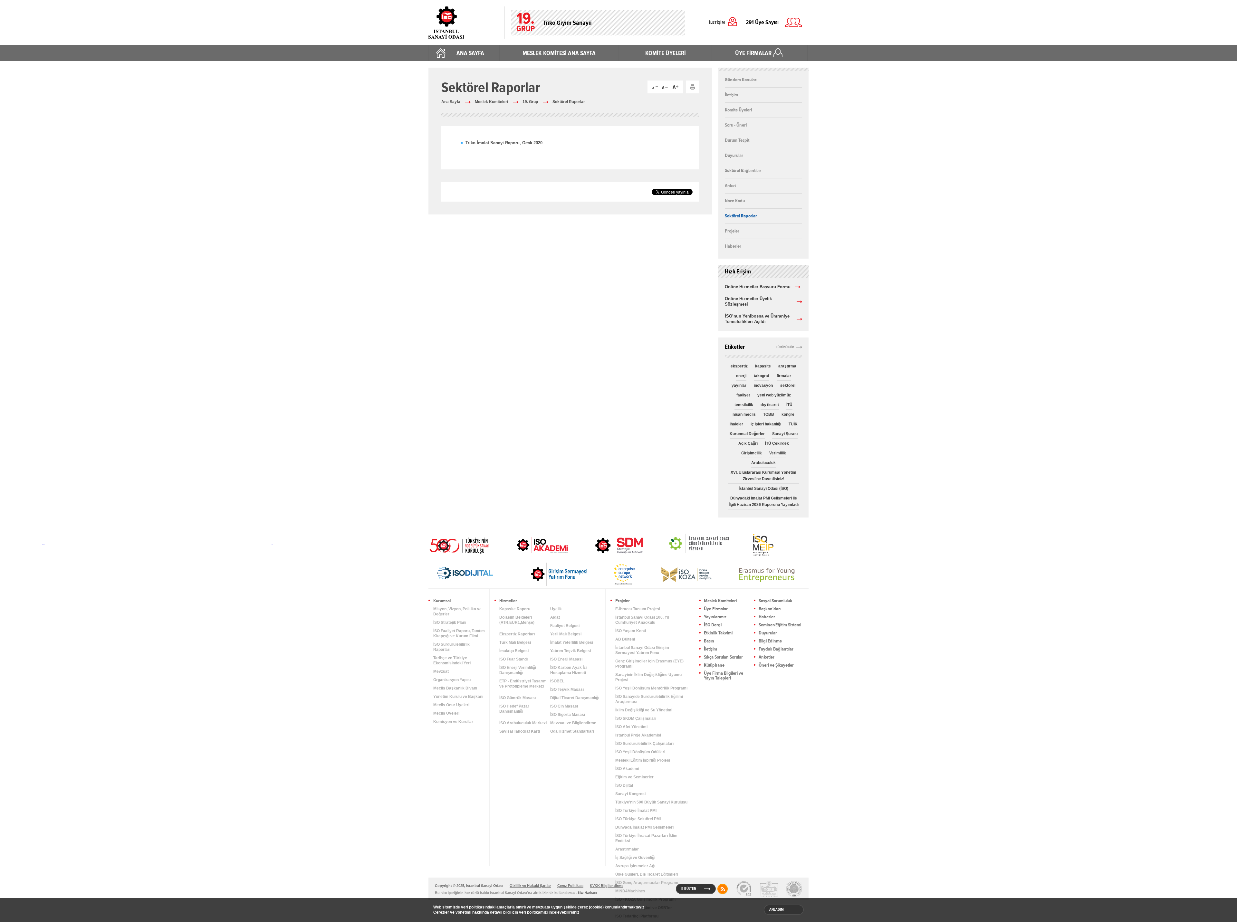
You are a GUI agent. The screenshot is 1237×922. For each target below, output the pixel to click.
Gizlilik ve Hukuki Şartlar (530, 886)
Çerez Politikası (570, 886)
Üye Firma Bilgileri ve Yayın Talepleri (723, 676)
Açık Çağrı (748, 443)
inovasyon (763, 385)
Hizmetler (508, 601)
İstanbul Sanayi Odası (463, 22)
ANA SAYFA (470, 53)
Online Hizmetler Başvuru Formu (758, 286)
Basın (709, 641)
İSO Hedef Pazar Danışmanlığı (514, 709)
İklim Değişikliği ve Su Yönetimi (643, 710)
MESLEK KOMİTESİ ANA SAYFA (559, 53)
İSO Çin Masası (564, 706)
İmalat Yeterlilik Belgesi (571, 642)
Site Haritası (587, 892)
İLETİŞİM (717, 22)
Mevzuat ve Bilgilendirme (573, 723)
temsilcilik (743, 405)
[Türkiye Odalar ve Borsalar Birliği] (794, 889)
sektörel (787, 385)
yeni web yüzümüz (774, 395)
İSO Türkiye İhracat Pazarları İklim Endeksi (646, 838)
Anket (730, 185)
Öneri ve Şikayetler (776, 665)
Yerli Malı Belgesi (565, 634)
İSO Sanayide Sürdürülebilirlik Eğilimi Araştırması (649, 699)
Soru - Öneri (736, 125)
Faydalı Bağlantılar (776, 649)
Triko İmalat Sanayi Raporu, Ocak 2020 (503, 142)
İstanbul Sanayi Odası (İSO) (763, 488)
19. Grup (530, 102)
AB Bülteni (625, 639)
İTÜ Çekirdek (777, 443)
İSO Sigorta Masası (567, 714)
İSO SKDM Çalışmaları (635, 718)
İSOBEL (557, 681)
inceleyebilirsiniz (564, 912)
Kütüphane (714, 665)
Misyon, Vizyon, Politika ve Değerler (457, 611)
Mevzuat (441, 671)
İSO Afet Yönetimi (631, 727)
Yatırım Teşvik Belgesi (570, 651)
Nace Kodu (735, 201)
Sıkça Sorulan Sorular (723, 657)
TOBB (768, 414)
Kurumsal (442, 601)
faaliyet (743, 395)
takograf (761, 376)
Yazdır (692, 87)
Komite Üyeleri (738, 110)
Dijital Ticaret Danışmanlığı (574, 698)
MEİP (751, 545)
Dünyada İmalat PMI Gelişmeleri (644, 827)
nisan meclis (744, 414)
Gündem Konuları (741, 79)
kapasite (763, 366)
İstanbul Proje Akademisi (638, 735)
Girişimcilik (751, 453)
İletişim (731, 95)
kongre (788, 414)
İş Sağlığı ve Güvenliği (635, 857)
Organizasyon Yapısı (452, 680)
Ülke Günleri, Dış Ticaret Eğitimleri (646, 874)
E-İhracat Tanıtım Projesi (637, 609)
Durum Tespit (737, 140)
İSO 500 (463, 545)
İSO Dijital (624, 785)
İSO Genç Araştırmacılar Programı (646, 882)
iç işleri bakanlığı (766, 424)
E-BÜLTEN (688, 888)
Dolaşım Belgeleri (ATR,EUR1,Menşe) (516, 620)
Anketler (766, 657)
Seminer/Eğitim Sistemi (780, 625)
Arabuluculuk (763, 463)
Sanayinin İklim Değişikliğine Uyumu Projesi (648, 677)
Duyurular (734, 155)
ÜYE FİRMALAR (753, 53)
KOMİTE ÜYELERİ (665, 53)
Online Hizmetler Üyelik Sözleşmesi (748, 301)
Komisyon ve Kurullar (453, 721)
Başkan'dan (770, 609)
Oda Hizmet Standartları (572, 731)
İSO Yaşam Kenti (630, 631)
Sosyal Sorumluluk (775, 601)
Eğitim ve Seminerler (634, 777)
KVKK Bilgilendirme (606, 886)
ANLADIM (776, 909)
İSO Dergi (713, 625)
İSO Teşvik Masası (567, 689)
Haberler (733, 246)
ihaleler (736, 424)
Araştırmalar (627, 849)
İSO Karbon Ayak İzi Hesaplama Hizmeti (568, 670)
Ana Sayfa (450, 102)
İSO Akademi (534, 545)
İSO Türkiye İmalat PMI (636, 810)
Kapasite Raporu (514, 609)
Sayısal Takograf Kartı (519, 731)
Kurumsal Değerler (747, 434)
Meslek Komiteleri (491, 102)
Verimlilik (777, 453)
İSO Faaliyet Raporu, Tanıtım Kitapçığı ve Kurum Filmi (459, 633)
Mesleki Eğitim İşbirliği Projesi (642, 760)
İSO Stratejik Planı (449, 622)
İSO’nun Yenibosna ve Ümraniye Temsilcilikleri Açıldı (757, 319)
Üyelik (556, 609)
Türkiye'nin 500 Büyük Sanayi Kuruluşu (651, 802)
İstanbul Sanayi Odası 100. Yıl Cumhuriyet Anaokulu (642, 620)
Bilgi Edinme (770, 641)
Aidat (555, 617)
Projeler (732, 231)
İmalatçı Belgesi (514, 651)
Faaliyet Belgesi (565, 625)
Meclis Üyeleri (446, 713)
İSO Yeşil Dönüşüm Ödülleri (640, 752)
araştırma (787, 366)
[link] (606, 545)
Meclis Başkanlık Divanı (455, 688)
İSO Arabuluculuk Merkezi (523, 723)
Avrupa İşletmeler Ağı (635, 866)
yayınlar (739, 385)
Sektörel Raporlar (568, 102)
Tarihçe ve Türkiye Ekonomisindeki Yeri (452, 660)
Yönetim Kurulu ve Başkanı (458, 696)
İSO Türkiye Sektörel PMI (638, 819)
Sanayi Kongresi (630, 794)
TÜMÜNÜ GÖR (785, 347)
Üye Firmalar (716, 609)
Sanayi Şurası (785, 434)
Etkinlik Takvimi (718, 633)
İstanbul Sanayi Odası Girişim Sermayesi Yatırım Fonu (642, 650)
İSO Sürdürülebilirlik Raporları (451, 647)
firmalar (784, 376)
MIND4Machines (630, 891)
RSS (722, 889)
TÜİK (793, 424)
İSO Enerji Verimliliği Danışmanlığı (517, 670)
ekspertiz (739, 366)
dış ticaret (770, 405)
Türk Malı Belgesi (515, 642)
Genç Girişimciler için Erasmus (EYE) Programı (649, 664)
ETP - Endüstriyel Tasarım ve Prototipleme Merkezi (523, 684)
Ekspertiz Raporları (517, 634)
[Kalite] (744, 889)
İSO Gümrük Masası (517, 698)
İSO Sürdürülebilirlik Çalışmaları (644, 743)
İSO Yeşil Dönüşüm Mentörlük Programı (651, 688)
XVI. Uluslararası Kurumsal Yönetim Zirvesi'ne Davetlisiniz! (763, 475)
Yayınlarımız (715, 617)
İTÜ (789, 405)
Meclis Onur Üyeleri (451, 705)
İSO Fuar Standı (513, 659)
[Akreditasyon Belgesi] (769, 889)
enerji (741, 376)
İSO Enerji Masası (566, 659)
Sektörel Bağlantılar (743, 170)
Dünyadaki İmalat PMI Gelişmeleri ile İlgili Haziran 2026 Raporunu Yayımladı (764, 501)
